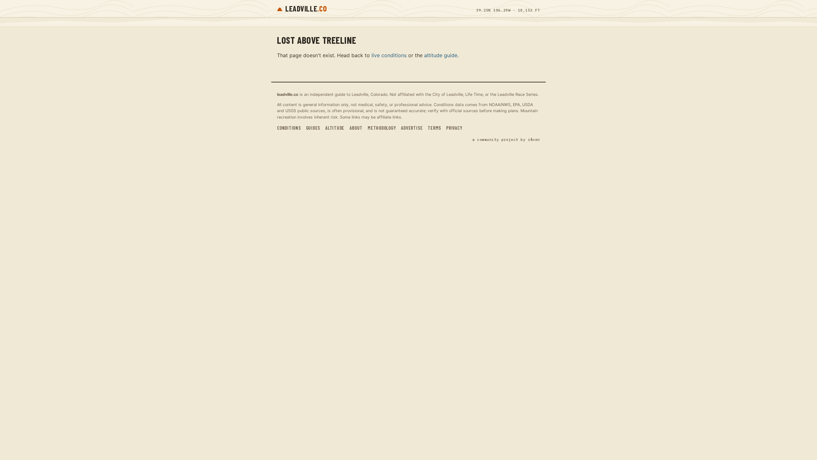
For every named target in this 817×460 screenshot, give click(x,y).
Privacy (454, 128)
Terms (434, 128)
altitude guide (440, 55)
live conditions (389, 55)
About (356, 128)
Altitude (334, 128)
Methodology (382, 128)
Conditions (289, 128)
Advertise (412, 128)
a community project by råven (506, 139)
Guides (313, 128)
